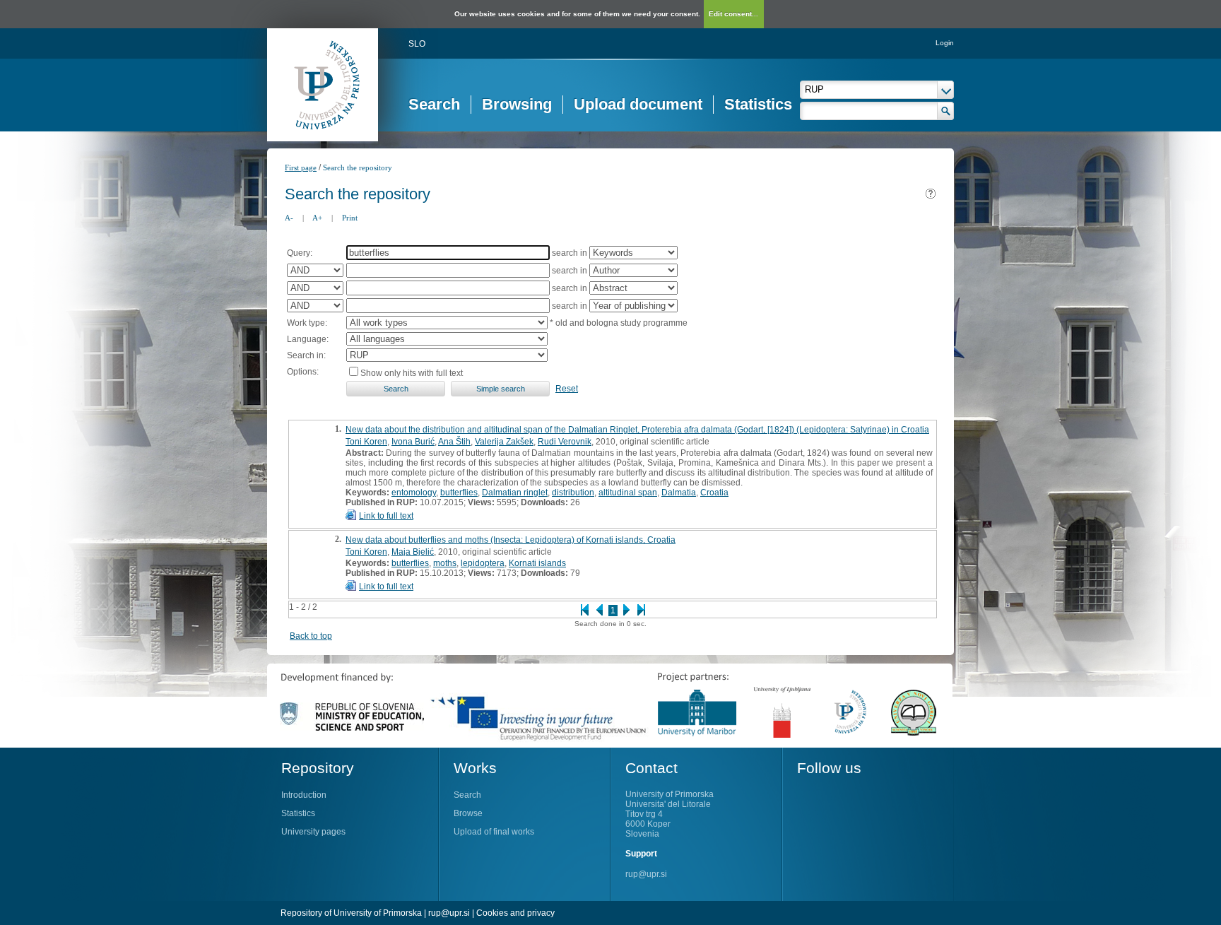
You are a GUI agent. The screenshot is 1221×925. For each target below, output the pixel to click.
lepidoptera (483, 563)
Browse (468, 813)
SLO (416, 44)
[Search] (946, 111)
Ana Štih (454, 442)
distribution (573, 492)
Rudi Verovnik (564, 442)
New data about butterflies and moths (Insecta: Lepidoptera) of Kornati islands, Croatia (511, 540)
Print (350, 217)
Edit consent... (733, 14)
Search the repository (357, 167)
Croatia (714, 492)
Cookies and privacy (515, 913)
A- (289, 217)
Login (945, 43)
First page (301, 167)
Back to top (311, 636)
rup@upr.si (646, 874)
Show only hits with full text (411, 373)
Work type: (307, 323)
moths (444, 563)
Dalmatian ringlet (515, 492)
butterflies (459, 492)
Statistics (758, 104)
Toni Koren (366, 442)
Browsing (517, 104)
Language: (308, 339)
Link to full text (386, 516)
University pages (313, 832)
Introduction (303, 795)
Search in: (306, 355)
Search (434, 104)
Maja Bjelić (412, 552)
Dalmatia (678, 492)
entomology (413, 492)
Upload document (638, 104)
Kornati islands (537, 563)
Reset (566, 389)
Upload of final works (494, 832)
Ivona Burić (413, 442)
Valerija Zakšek (504, 442)
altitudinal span (627, 492)
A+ (317, 217)
